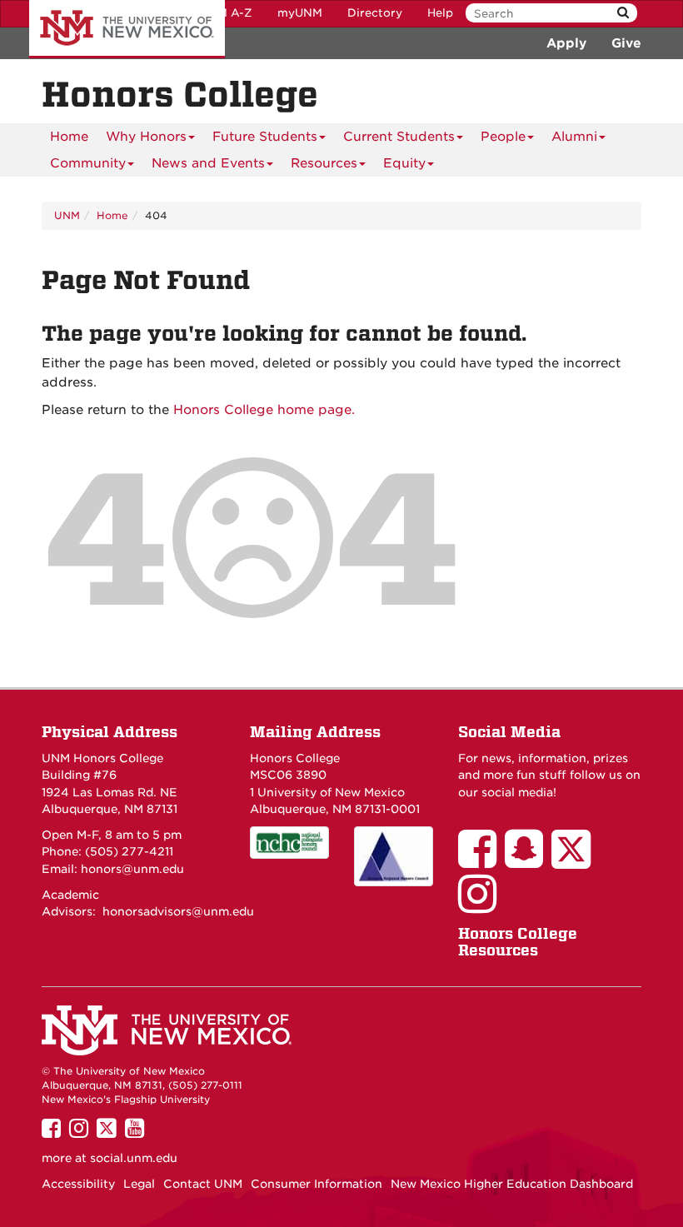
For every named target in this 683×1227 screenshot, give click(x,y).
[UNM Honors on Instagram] (481, 905)
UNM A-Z (226, 13)
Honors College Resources (517, 942)
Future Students (264, 136)
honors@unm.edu (132, 868)
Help (440, 13)
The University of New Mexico (127, 29)
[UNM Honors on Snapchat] (528, 860)
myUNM (299, 13)
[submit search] (623, 12)
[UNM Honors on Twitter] (575, 860)
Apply (566, 43)
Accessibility (78, 1183)
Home (69, 136)
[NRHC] (393, 856)
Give (626, 43)
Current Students (399, 136)
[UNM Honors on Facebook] (481, 860)
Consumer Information (316, 1183)
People (503, 136)
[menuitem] (69, 136)
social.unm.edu (133, 1158)
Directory (374, 13)
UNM (67, 215)
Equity (404, 163)
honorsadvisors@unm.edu (178, 911)
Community (88, 163)
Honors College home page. (264, 409)
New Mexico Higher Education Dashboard (512, 1183)
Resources (324, 163)
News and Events (208, 163)
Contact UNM (202, 1183)
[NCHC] (289, 842)
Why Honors (146, 136)
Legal (139, 1183)
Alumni (574, 136)
